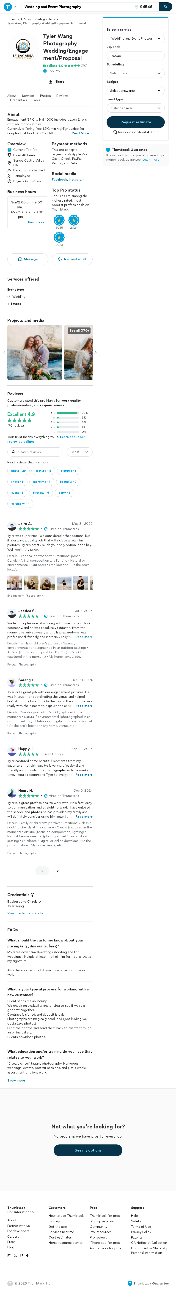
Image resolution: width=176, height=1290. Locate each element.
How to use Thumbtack (66, 1216)
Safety (136, 1221)
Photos (45, 96)
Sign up (54, 1221)
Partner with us (18, 1226)
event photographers (41, 19)
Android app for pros (105, 1248)
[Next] (58, 870)
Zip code (114, 47)
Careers (13, 1237)
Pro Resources (101, 1232)
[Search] (165, 6)
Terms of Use (141, 1227)
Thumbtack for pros (105, 1216)
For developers (18, 1231)
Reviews (62, 96)
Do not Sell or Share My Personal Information (149, 1250)
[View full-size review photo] (14, 583)
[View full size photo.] (34, 352)
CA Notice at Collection (149, 1243)
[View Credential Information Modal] (32, 895)
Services (28, 96)
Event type (115, 99)
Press (11, 1242)
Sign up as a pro (102, 1221)
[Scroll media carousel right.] (95, 352)
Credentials (18, 100)
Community (98, 1227)
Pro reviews (98, 1237)
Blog (10, 1247)
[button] (23, 48)
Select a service (119, 30)
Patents (137, 1237)
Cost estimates (60, 1237)
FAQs (36, 100)
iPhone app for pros (105, 1243)
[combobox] (77, 7)
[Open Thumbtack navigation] (10, 7)
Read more (36, 222)
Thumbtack (14, 19)
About (11, 96)
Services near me (61, 1232)
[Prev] (42, 870)
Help (134, 1216)
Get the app (58, 1227)
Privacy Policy (141, 1232)
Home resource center (65, 1243)
